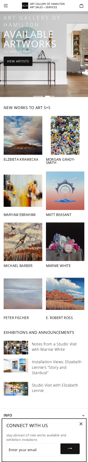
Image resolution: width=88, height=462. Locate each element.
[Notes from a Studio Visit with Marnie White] (16, 347)
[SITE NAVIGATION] (5, 6)
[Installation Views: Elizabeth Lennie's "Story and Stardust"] (16, 365)
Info (8, 415)
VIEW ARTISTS (18, 61)
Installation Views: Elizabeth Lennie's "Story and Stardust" (57, 367)
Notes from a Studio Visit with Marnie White (54, 346)
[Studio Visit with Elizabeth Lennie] (16, 389)
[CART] (81, 5)
